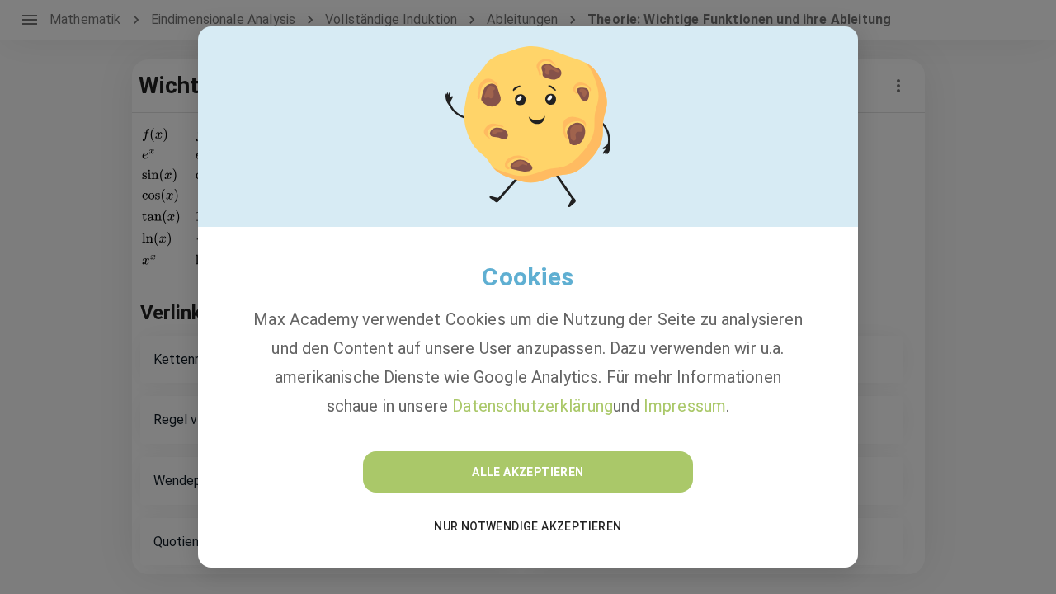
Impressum (685, 406)
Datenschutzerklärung (532, 406)
